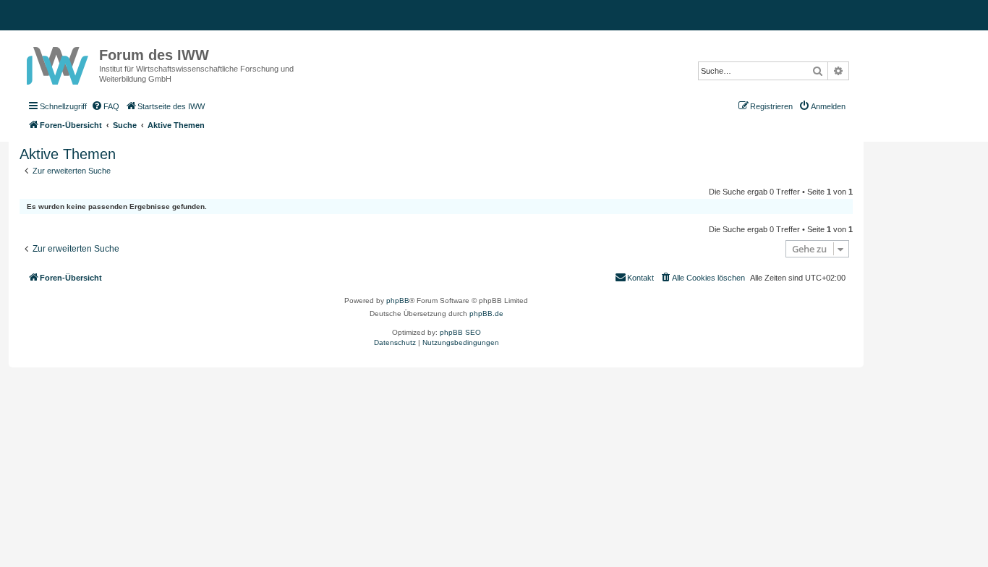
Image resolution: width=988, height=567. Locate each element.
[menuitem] (104, 106)
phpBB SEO (460, 332)
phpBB (397, 300)
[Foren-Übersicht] (59, 63)
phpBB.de (486, 313)
